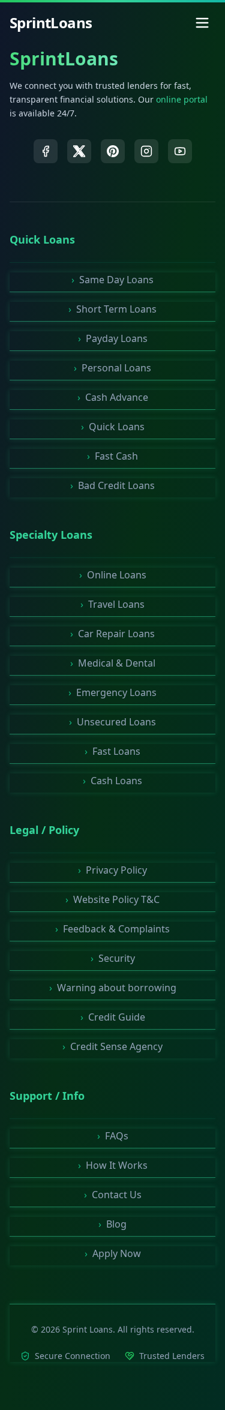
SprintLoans (64, 59)
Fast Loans (112, 751)
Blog (112, 1224)
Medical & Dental (112, 663)
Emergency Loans (112, 692)
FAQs (112, 1135)
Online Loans (112, 574)
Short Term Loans (112, 309)
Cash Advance (112, 397)
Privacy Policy (112, 870)
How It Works (113, 1165)
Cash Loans (112, 780)
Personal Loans (112, 367)
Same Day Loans (112, 279)
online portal (182, 99)
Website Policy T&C (112, 899)
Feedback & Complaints (112, 928)
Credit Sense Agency (112, 1046)
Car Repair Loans (112, 633)
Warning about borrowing (112, 987)
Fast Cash (112, 456)
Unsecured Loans (112, 721)
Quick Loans (113, 426)
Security (113, 958)
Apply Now (113, 1253)
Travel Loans (112, 604)
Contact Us (113, 1194)
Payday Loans (113, 338)
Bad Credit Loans (112, 485)
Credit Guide (112, 1017)
